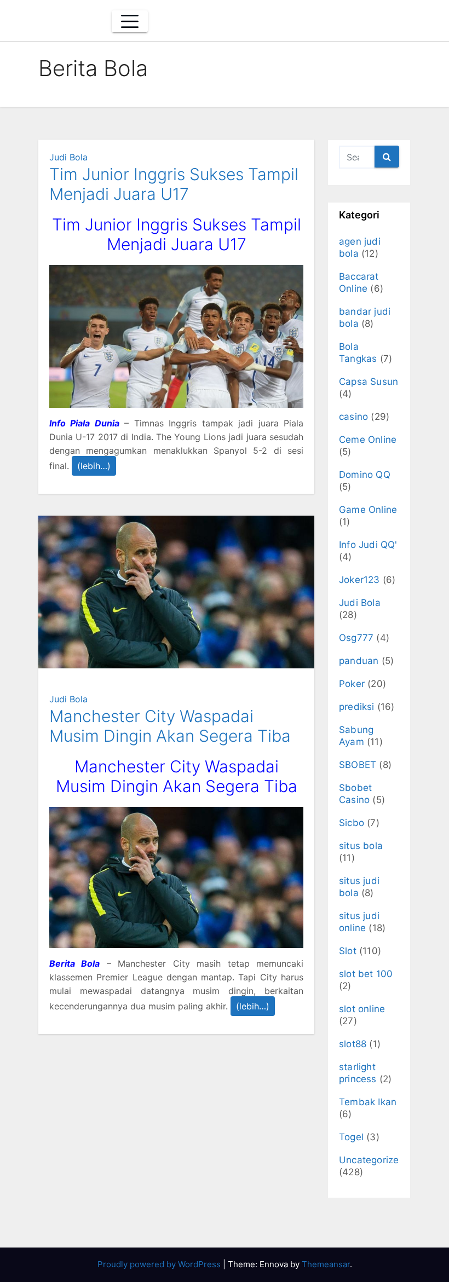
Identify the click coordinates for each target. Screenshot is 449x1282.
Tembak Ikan (367, 1101)
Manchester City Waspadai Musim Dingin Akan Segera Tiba (170, 726)
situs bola (361, 845)
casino (353, 416)
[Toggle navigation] (130, 21)
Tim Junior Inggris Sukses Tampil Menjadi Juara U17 (173, 184)
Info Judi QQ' (368, 544)
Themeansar (326, 1264)
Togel (351, 1136)
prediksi (357, 706)
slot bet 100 (366, 973)
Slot (347, 950)
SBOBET (357, 764)
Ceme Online (367, 439)
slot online (362, 1008)
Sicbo (351, 822)
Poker (352, 683)
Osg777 (356, 637)
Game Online (368, 509)
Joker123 (359, 579)
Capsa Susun (368, 381)
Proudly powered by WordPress (160, 1264)
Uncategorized (372, 1159)
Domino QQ (364, 474)
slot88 (352, 1043)
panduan (358, 660)
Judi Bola (68, 157)
